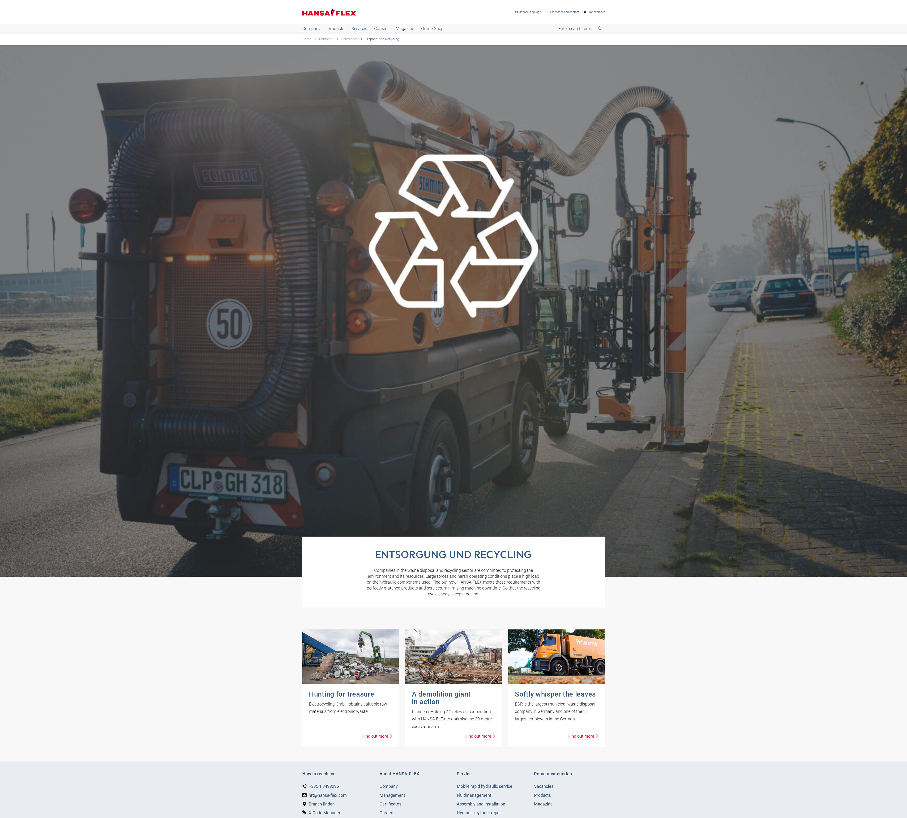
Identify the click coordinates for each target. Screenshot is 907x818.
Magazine (405, 28)
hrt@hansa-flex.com (328, 795)
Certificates (390, 803)
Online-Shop (432, 28)
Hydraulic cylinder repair (479, 812)
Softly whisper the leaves (555, 694)
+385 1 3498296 (324, 786)
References (349, 39)
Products (336, 28)
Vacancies (543, 786)
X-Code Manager (324, 812)
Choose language (530, 12)
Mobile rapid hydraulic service (484, 786)
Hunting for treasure (341, 694)
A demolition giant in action (441, 698)
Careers (381, 28)
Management (392, 795)
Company (311, 28)
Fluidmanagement (474, 795)
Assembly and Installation (481, 803)
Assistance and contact (564, 12)
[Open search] (580, 28)
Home (306, 39)
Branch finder (596, 12)
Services (359, 28)
